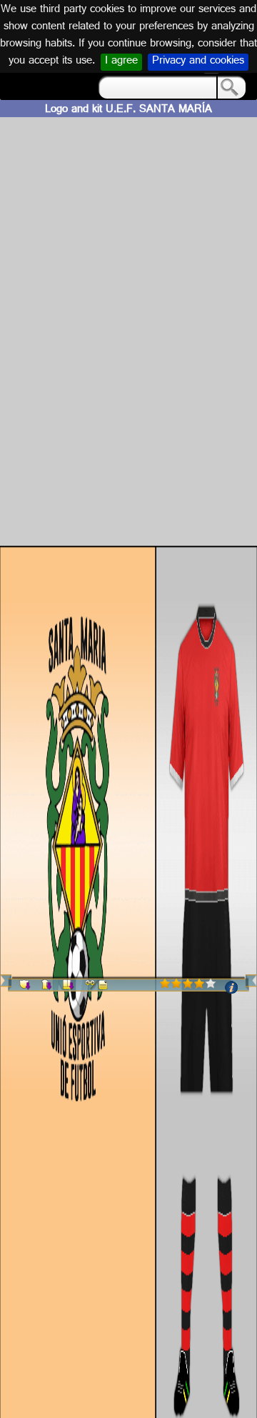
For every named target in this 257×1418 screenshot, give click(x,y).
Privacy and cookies (198, 62)
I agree (121, 62)
